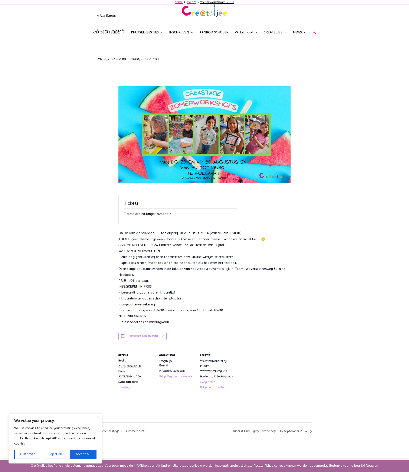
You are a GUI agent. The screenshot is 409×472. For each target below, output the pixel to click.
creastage (124, 387)
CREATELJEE (273, 32)
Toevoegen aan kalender (143, 335)
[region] (55, 438)
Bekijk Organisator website (175, 376)
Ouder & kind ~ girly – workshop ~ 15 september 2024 (270, 431)
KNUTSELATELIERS (107, 32)
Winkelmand (244, 32)
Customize (27, 454)
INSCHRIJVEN (179, 32)
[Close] (97, 417)
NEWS (297, 32)
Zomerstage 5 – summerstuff (123, 431)
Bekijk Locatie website (213, 387)
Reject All (55, 454)
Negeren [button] (372, 466)
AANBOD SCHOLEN (214, 32)
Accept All (83, 454)
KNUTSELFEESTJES (145, 32)
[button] (314, 32)
